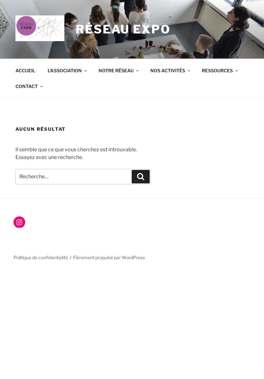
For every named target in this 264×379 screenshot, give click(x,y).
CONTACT (26, 86)
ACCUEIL (25, 70)
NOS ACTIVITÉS (167, 70)
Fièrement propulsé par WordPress (109, 257)
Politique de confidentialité (41, 257)
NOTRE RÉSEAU (116, 70)
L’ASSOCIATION (65, 70)
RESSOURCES (217, 70)
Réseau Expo (123, 29)
